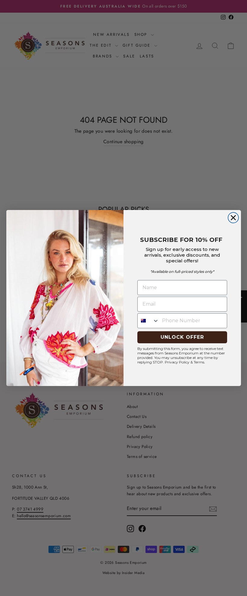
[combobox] (148, 320)
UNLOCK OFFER (182, 337)
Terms (199, 362)
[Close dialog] (233, 217)
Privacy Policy (177, 362)
